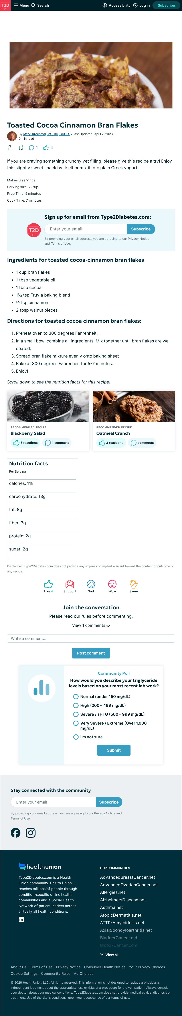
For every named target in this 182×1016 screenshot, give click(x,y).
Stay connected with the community (51, 790)
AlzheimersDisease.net (123, 899)
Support (68, 586)
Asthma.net (111, 907)
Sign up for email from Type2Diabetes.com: (97, 217)
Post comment (91, 653)
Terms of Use (60, 243)
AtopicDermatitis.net (120, 915)
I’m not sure (91, 737)
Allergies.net (112, 892)
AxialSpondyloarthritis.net (126, 930)
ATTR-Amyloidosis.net (122, 922)
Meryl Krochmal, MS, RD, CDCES (46, 134)
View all (112, 955)
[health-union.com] (40, 868)
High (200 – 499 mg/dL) (103, 705)
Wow (109, 586)
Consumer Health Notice (104, 967)
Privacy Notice (138, 238)
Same (131, 586)
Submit (114, 750)
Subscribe (166, 5)
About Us (18, 967)
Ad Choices (83, 973)
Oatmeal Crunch (113, 433)
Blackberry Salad (28, 433)
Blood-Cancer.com (118, 945)
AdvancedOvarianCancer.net (129, 884)
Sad (88, 586)
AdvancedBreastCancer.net (127, 877)
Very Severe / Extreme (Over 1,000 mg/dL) (113, 726)
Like (46, 586)
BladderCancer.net (118, 937)
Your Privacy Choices (147, 967)
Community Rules (55, 973)
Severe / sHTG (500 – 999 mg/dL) (112, 714)
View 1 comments (89, 625)
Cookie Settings (24, 973)
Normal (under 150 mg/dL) (105, 696)
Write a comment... (28, 638)
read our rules (77, 616)
